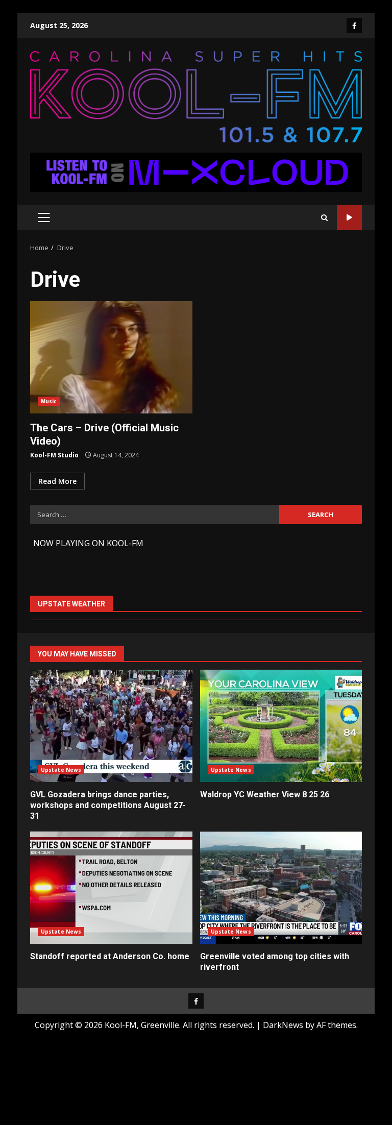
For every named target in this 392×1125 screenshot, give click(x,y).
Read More (57, 481)
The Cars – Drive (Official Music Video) (111, 357)
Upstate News (61, 769)
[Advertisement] (196, 171)
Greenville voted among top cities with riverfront (281, 887)
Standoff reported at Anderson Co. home (111, 887)
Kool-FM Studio (54, 455)
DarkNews (283, 1025)
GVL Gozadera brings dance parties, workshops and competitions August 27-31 (111, 726)
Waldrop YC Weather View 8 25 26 (281, 726)
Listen (349, 217)
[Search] (324, 218)
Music (49, 401)
